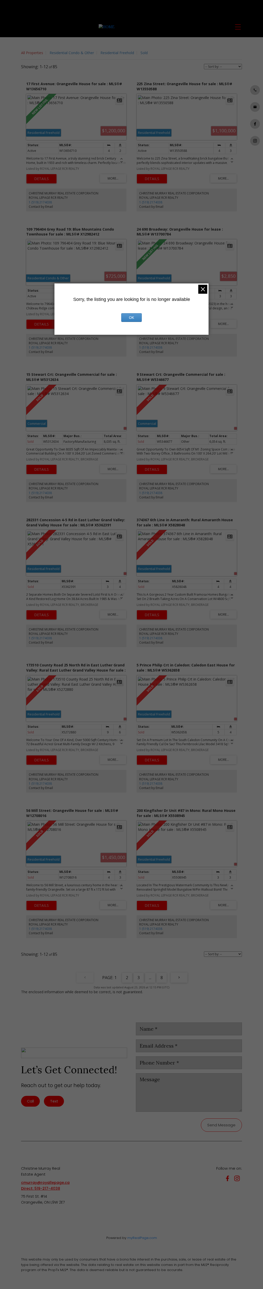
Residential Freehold (117, 52)
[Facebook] (228, 1179)
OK (131, 318)
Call (30, 1101)
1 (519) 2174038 (40, 202)
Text (54, 1101)
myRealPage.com (142, 1238)
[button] (255, 90)
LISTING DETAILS (41, 178)
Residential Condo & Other (72, 52)
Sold (144, 52)
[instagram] (238, 1179)
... (150, 977)
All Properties (32, 52)
